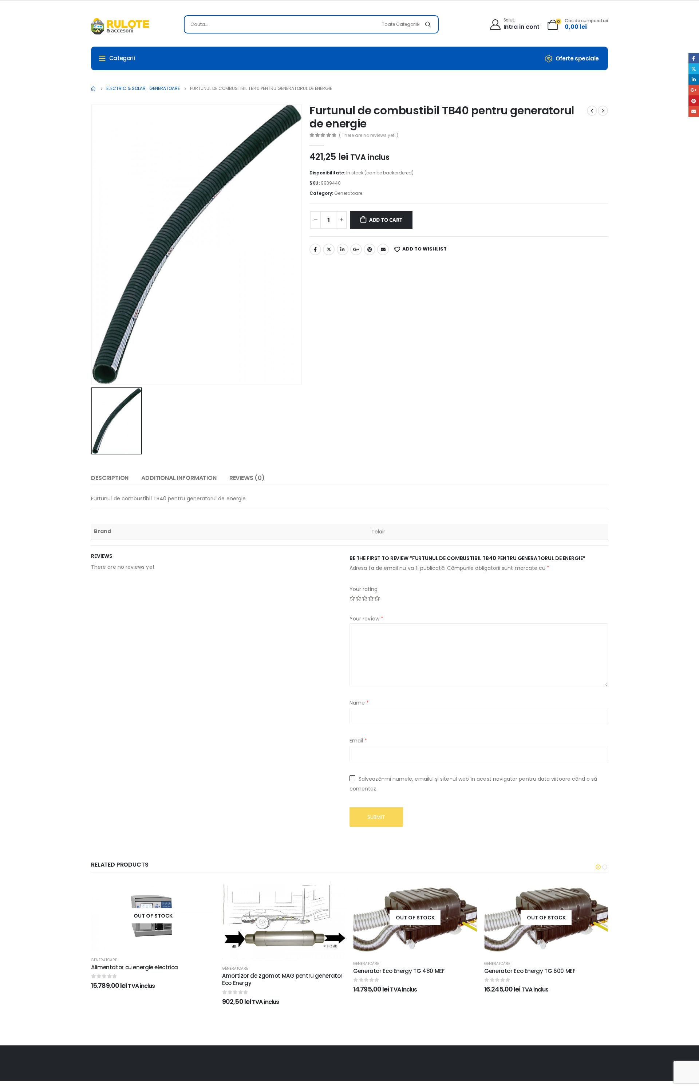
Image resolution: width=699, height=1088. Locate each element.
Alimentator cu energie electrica (134, 967)
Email (383, 249)
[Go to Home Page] (93, 88)
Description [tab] (110, 478)
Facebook (315, 249)
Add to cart (385, 219)
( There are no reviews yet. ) (368, 135)
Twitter (329, 249)
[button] (598, 867)
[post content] (153, 916)
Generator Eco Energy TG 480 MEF (399, 971)
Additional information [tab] (178, 478)
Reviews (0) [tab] (247, 478)
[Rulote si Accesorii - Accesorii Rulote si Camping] (120, 26)
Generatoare (348, 193)
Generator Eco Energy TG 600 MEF (529, 971)
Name (359, 702)
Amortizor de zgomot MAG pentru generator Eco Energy (282, 979)
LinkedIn (342, 249)
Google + (356, 249)
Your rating (364, 589)
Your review (366, 618)
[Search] (428, 24)
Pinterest (369, 249)
